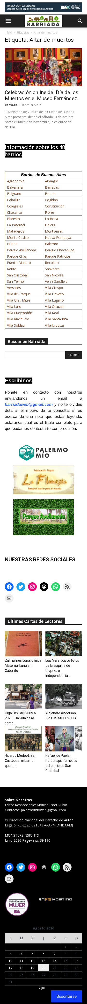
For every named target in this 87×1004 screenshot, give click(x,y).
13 (43, 960)
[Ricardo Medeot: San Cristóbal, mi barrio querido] (23, 738)
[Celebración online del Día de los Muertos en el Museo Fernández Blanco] (43, 67)
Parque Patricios (58, 256)
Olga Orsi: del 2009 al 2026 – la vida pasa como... (20, 718)
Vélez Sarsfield (56, 281)
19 (32, 967)
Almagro (51, 181)
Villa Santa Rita (56, 319)
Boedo (50, 193)
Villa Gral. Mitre (18, 300)
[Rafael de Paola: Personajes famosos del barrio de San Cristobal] (63, 738)
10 (10, 960)
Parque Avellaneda (21, 250)
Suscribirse (67, 996)
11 (21, 960)
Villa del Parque (19, 294)
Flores (50, 212)
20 (43, 967)
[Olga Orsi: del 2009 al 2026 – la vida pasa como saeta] (23, 696)
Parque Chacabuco (59, 250)
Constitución (55, 206)
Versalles (14, 287)
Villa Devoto (54, 294)
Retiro (11, 269)
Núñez (12, 243)
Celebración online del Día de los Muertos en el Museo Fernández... (43, 95)
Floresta (13, 218)
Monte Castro (18, 237)
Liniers (50, 225)
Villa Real (52, 312)
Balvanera (15, 187)
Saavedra (52, 269)
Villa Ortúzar (54, 306)
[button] (8, 21)
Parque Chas (17, 256)
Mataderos (15, 231)
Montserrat (54, 231)
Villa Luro (14, 306)
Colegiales (15, 206)
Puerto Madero (19, 262)
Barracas (52, 187)
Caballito (14, 200)
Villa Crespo (54, 287)
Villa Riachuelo (18, 319)
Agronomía (15, 181)
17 (10, 967)
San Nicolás (54, 275)
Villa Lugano (54, 300)
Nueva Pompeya (58, 237)
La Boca (51, 218)
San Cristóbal (17, 275)
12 (32, 960)
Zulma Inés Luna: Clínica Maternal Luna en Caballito (23, 666)
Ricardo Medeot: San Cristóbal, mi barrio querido (20, 761)
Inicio (8, 32)
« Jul (41, 988)
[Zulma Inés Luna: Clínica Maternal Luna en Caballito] (23, 643)
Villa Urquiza (54, 325)
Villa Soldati (16, 325)
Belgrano (14, 193)
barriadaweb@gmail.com (29, 404)
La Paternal (16, 225)
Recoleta (52, 262)
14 (55, 960)
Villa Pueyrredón (19, 312)
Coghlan (51, 200)
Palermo (51, 243)
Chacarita (14, 212)
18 (21, 967)
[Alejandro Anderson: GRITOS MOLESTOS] (63, 696)
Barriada (11, 105)
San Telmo (15, 281)
